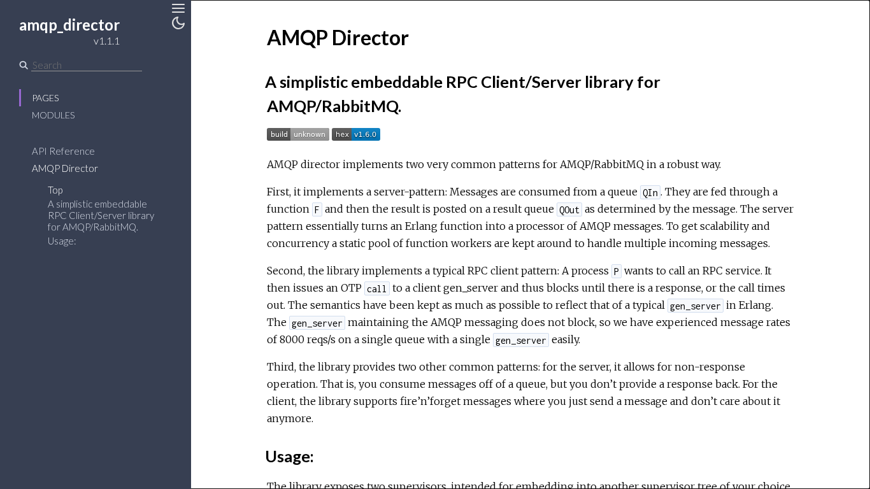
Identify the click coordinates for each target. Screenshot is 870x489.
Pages (45, 97)
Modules (53, 115)
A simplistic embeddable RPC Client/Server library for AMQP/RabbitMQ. (101, 215)
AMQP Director (65, 168)
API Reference (63, 151)
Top (55, 189)
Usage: (62, 240)
